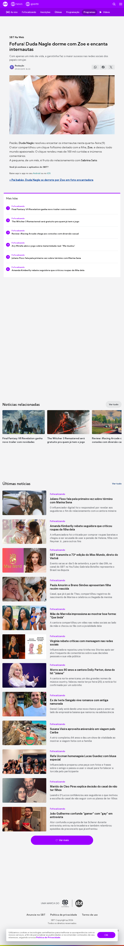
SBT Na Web (16, 37)
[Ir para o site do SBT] (79, 903)
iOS (49, 173)
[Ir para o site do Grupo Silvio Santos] (56, 903)
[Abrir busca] (114, 4)
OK (106, 935)
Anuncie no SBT (35, 914)
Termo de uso (90, 914)
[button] (23, 429)
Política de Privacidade (48, 937)
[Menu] (120, 4)
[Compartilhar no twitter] (111, 67)
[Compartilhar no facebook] (103, 67)
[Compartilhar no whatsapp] (95, 67)
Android (36, 173)
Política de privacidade (63, 914)
